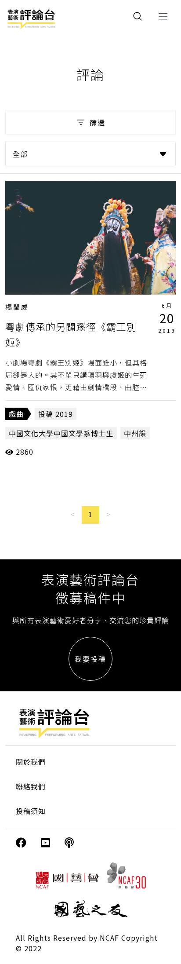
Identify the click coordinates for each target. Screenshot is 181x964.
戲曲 (16, 414)
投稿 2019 (55, 414)
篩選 (97, 122)
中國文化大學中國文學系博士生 (61, 433)
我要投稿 (90, 659)
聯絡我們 (31, 786)
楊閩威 (17, 306)
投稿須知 (31, 811)
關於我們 (31, 761)
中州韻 (135, 433)
